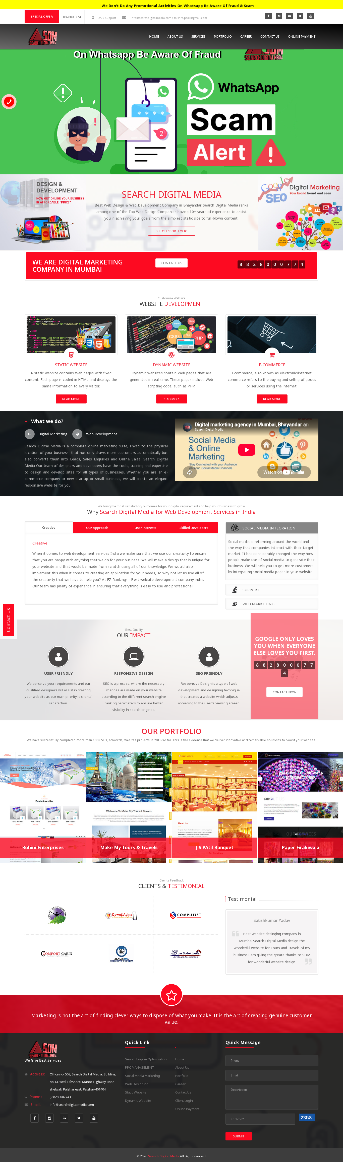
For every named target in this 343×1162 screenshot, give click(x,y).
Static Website (135, 1092)
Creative (48, 527)
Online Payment (301, 36)
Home (154, 36)
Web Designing (136, 1084)
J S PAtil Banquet (215, 847)
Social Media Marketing (142, 1075)
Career (246, 36)
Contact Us (269, 36)
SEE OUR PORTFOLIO (172, 231)
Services (198, 36)
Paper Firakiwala (300, 847)
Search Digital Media (163, 1156)
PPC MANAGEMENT (139, 1067)
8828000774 (72, 17)
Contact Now (284, 692)
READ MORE (71, 399)
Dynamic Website (138, 1100)
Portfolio (223, 36)
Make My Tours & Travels (129, 847)
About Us (175, 36)
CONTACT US (171, 262)
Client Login (184, 1100)
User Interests (145, 527)
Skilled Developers (194, 527)
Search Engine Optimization (146, 1059)
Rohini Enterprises (43, 847)
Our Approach (97, 527)
